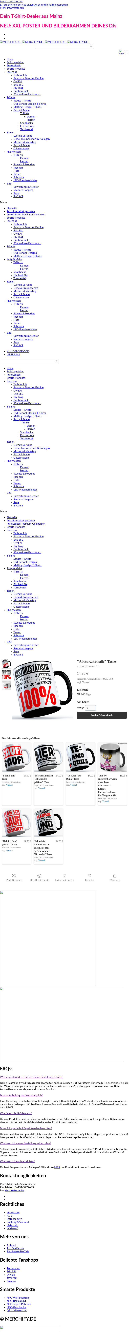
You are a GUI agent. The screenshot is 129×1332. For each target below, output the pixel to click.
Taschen (18, 167)
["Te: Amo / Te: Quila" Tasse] (80, 757)
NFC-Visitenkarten (18, 1297)
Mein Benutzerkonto (39, 880)
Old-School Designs (25, 253)
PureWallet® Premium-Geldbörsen (26, 214)
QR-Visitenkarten (17, 1310)
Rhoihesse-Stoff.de (18, 1251)
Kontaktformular (14, 1190)
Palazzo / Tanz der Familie (28, 78)
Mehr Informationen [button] (12, 8)
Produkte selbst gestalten (21, 211)
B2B (9, 183)
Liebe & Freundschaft (25, 288)
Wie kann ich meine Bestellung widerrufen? (25, 1143)
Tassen (10, 132)
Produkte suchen (14, 880)
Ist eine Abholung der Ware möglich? (21, 1095)
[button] (126, 52)
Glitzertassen (21, 148)
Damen (31, 116)
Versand (86, 682)
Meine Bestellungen (64, 880)
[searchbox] (64, 46)
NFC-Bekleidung (16, 1301)
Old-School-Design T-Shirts (29, 104)
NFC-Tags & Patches (19, 1304)
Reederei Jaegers (23, 190)
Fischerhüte (27, 126)
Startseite (12, 208)
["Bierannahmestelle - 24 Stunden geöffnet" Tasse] (48, 757)
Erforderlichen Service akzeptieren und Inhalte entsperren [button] (34, 4)
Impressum (13, 1212)
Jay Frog (18, 88)
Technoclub (20, 75)
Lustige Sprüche (22, 135)
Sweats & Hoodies (24, 164)
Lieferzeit (12, 1225)
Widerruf (12, 1228)
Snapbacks (26, 123)
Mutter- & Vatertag (24, 142)
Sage (16, 193)
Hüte (16, 171)
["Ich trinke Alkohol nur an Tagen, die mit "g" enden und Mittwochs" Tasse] (48, 822)
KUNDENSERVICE (18, 351)
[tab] (64, 1077)
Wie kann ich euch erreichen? (17, 1161)
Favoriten (89, 880)
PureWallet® (14, 65)
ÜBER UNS (13, 354)
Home (10, 59)
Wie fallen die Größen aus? (16, 1113)
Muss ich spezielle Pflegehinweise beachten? (26, 1128)
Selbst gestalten (15, 62)
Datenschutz (14, 1219)
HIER (57, 1167)
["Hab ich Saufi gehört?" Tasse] (16, 822)
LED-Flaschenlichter (25, 180)
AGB (9, 1215)
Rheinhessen (14, 152)
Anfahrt (11, 1245)
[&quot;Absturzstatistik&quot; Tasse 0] (6, 663)
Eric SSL (18, 84)
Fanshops (12, 72)
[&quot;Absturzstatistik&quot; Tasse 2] (6, 685)
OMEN (17, 81)
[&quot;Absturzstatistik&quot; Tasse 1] (6, 674)
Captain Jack (21, 91)
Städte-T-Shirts (22, 100)
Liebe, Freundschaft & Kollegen (31, 139)
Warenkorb (115, 880)
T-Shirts (11, 97)
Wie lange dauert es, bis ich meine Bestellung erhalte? (31, 1077)
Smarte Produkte (16, 69)
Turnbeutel (26, 129)
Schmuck (18, 177)
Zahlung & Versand (18, 1222)
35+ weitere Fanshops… (27, 94)
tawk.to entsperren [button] (11, 1)
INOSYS (18, 196)
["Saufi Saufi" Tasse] (16, 757)
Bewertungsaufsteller (26, 187)
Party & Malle (21, 110)
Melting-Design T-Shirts (27, 107)
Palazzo (11, 1281)
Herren (31, 119)
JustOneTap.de (15, 1248)
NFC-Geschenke (16, 1307)
